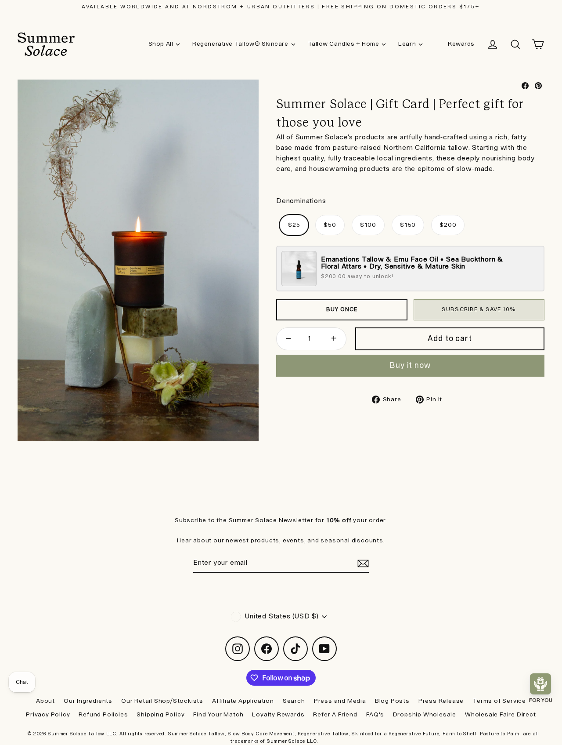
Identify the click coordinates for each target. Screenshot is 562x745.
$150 (408, 225)
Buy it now (410, 365)
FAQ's (375, 715)
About (45, 701)
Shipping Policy (160, 715)
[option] (138, 260)
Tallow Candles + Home (343, 44)
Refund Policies (103, 715)
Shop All (160, 44)
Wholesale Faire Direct (500, 715)
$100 (368, 225)
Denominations (301, 201)
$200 (448, 225)
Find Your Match (218, 715)
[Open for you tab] (540, 683)
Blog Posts (392, 701)
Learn (407, 44)
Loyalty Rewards (278, 715)
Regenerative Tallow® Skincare (240, 44)
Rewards (461, 44)
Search (294, 701)
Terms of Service (499, 701)
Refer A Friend (335, 715)
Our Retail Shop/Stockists (162, 701)
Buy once (341, 309)
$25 (294, 225)
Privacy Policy (48, 715)
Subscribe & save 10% (479, 309)
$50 (330, 225)
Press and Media (340, 701)
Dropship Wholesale (424, 715)
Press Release (441, 701)
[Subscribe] (362, 563)
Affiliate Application (243, 701)
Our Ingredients (88, 701)
